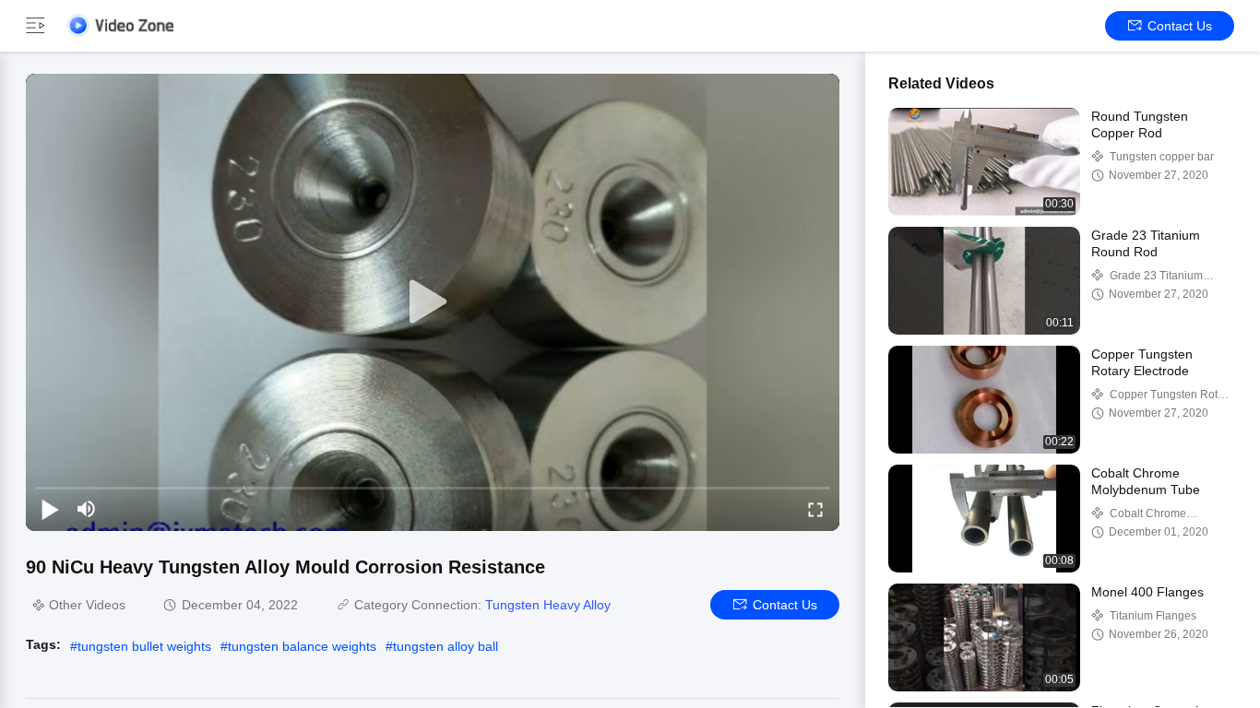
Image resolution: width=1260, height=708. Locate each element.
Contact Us (1179, 25)
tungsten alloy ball (445, 646)
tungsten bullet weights (144, 646)
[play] (433, 302)
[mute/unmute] (86, 509)
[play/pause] (49, 509)
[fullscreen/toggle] (815, 509)
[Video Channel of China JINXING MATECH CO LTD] (119, 25)
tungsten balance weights (302, 646)
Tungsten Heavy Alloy (548, 604)
